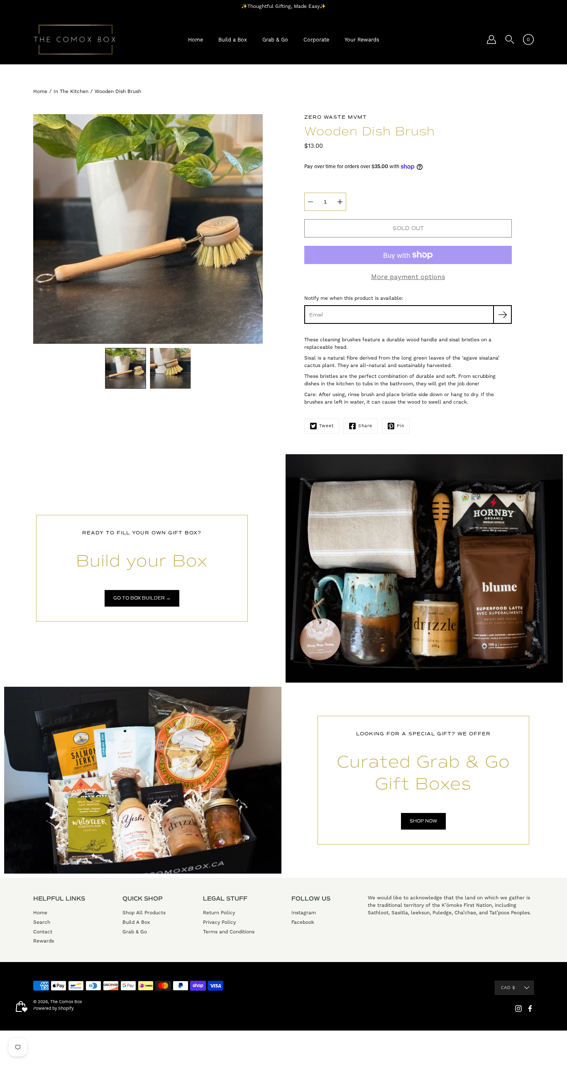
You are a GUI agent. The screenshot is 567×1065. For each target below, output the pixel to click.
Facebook (302, 922)
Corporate (316, 40)
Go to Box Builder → (142, 598)
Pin (400, 426)
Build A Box (136, 922)
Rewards (43, 941)
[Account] (491, 39)
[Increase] (340, 202)
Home (195, 40)
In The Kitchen (71, 91)
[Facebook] (530, 1008)
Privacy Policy (219, 922)
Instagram (303, 913)
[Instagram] (518, 1008)
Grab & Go (275, 40)
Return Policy (219, 913)
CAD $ (508, 987)
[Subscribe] (502, 314)
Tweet (326, 426)
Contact (42, 932)
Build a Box (232, 40)
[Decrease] (310, 202)
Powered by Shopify (53, 1008)
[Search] (509, 39)
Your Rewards (362, 40)
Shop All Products (144, 913)
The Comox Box (66, 1001)
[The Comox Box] (74, 39)
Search (41, 922)
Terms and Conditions (228, 932)
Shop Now (423, 821)
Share (365, 426)
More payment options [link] (408, 277)
